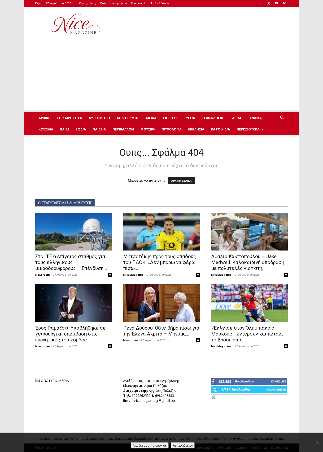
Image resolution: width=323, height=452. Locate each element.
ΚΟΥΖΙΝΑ (46, 129)
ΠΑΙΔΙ (64, 129)
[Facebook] (260, 3)
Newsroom (42, 274)
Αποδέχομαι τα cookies (150, 445)
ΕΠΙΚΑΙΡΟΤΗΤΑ (69, 118)
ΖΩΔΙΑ (80, 129)
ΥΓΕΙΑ (190, 118)
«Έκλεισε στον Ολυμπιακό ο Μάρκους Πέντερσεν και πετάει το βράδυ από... (247, 334)
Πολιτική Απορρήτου (113, 3)
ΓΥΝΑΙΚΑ (255, 118)
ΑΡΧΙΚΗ (45, 118)
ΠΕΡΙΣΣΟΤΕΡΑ (248, 129)
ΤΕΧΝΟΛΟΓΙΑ (212, 118)
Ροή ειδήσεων (160, 3)
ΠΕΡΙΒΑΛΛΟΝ (123, 129)
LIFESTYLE (171, 118)
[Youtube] (276, 3)
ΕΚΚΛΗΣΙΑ (196, 129)
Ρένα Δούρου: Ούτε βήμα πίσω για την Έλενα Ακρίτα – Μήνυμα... (161, 331)
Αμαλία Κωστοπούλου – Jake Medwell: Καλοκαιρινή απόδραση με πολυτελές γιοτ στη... (247, 262)
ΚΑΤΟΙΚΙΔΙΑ (220, 129)
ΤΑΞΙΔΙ (235, 118)
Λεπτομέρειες (183, 445)
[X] (268, 3)
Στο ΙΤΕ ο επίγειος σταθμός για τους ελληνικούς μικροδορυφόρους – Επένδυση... (71, 262)
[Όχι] (317, 442)
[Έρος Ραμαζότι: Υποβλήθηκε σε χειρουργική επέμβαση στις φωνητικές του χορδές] (73, 303)
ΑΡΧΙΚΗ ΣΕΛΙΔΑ (181, 180)
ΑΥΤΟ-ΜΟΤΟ (99, 118)
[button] (282, 118)
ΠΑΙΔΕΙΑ (99, 129)
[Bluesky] (284, 3)
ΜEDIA (151, 118)
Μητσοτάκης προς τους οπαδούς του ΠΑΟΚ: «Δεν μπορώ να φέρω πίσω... (159, 262)
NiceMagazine (133, 274)
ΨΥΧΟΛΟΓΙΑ (172, 129)
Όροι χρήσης (87, 3)
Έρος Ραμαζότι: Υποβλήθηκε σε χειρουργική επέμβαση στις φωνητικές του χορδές (70, 334)
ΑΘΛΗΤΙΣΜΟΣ (128, 118)
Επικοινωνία (139, 3)
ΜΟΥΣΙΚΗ (148, 129)
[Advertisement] (202, 24)
